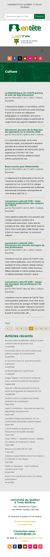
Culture (39, 97)
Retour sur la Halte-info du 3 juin (18, 449)
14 (41, 328)
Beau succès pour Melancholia (22, 166)
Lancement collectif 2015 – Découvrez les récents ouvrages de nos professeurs (24, 245)
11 (26, 328)
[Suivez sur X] (20, 58)
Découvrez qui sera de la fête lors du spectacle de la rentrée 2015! (24, 131)
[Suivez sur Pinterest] (35, 58)
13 (36, 328)
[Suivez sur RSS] (10, 58)
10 (21, 328)
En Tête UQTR (15, 97)
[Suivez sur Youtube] (25, 58)
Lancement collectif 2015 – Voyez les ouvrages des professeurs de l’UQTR (23, 284)
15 (46, 328)
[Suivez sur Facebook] (15, 58)
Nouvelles (9, 101)
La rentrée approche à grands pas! (19, 371)
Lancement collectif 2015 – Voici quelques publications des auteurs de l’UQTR (24, 203)
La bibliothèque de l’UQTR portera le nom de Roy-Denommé (24, 94)
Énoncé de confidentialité (25, 521)
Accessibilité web (25, 524)
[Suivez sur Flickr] (30, 58)
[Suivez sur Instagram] (40, 58)
